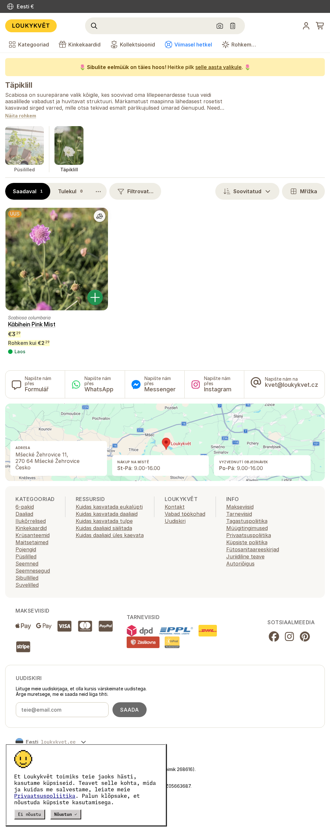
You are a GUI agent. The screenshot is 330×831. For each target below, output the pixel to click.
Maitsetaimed (31, 542)
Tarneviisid (239, 514)
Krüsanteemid (32, 535)
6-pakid (24, 507)
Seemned (26, 563)
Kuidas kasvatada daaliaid (107, 514)
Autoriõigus (240, 563)
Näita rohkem (20, 116)
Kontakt (175, 507)
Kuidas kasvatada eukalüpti (109, 507)
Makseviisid (240, 507)
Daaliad (24, 514)
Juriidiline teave (245, 556)
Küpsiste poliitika (246, 542)
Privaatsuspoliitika (44, 796)
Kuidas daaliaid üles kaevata (110, 535)
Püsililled (25, 556)
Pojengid (25, 549)
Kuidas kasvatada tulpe (104, 521)
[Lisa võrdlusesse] (99, 216)
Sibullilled (26, 578)
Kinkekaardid (31, 528)
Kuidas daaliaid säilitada (104, 528)
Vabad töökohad (185, 514)
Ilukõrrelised (30, 521)
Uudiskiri (175, 521)
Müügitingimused (247, 528)
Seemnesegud (32, 570)
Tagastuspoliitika (246, 521)
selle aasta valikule (218, 67)
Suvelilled (27, 585)
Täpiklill (19, 85)
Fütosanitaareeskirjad (252, 549)
